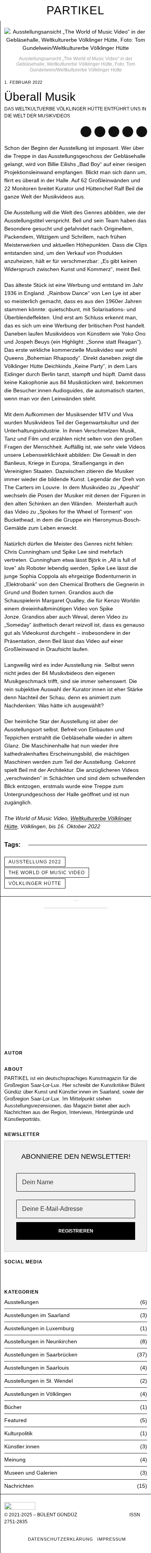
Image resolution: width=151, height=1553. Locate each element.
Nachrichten (19, 1486)
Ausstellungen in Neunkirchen (40, 1341)
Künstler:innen (21, 1446)
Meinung (15, 1459)
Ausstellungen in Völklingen (37, 1394)
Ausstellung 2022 (35, 862)
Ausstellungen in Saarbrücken (40, 1354)
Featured (15, 1420)
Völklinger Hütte (35, 883)
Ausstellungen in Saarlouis (36, 1368)
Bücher (13, 1407)
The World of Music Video (47, 872)
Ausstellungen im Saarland (37, 1315)
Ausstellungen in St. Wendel (38, 1381)
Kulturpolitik (18, 1433)
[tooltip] (86, 131)
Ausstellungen (21, 1302)
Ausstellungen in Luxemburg (39, 1328)
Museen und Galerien (30, 1473)
